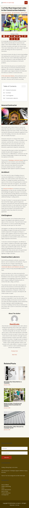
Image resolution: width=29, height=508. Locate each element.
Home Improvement (6, 12)
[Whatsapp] (11, 39)
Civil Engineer (9, 95)
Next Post (14, 354)
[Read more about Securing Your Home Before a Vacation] (14, 373)
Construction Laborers (12, 98)
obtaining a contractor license (16, 160)
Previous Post (14, 351)
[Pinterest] (24, 36)
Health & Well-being (6, 486)
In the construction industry (7, 76)
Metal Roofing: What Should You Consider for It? (14, 427)
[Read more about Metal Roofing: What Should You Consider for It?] (14, 418)
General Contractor (11, 90)
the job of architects (8, 188)
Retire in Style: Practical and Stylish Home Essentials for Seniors (13, 405)
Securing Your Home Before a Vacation (13, 382)
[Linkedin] (19, 36)
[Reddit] (14, 36)
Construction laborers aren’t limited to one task (12, 267)
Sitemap (17, 505)
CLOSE (23, 86)
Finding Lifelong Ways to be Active (9, 467)
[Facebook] (4, 36)
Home (2, 488)
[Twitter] (9, 36)
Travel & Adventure (6, 493)
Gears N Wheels (5, 484)
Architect (8, 92)
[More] (17, 39)
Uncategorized (4, 494)
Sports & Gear (4, 491)
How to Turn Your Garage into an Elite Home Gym (13, 475)
